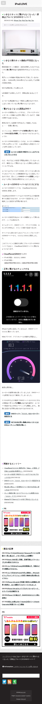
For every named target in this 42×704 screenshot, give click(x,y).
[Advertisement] (21, 445)
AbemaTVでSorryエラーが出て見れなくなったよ (21, 499)
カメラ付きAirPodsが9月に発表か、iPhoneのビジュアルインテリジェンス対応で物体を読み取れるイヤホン (20, 575)
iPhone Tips (17, 20)
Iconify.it (28, 695)
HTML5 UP (23, 699)
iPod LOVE (22, 692)
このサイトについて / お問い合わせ (25, 666)
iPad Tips (25, 20)
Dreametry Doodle (20, 695)
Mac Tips (31, 20)
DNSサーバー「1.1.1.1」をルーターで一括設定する (22, 480)
